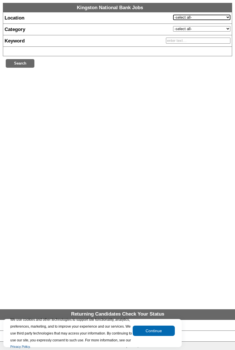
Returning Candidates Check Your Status (117, 314)
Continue (154, 330)
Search (20, 63)
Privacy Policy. (20, 346)
